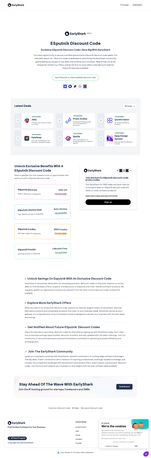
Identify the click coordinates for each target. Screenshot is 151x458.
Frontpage (124, 5)
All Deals (75, 408)
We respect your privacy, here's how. (113, 438)
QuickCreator (81, 427)
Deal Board (124, 387)
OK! (136, 446)
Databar (79, 439)
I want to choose (111, 446)
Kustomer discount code (59, 408)
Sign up (108, 202)
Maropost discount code (91, 408)
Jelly (77, 431)
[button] (146, 454)
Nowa (78, 435)
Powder (79, 443)
